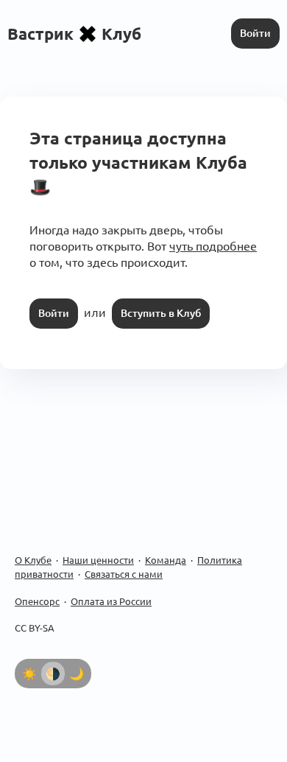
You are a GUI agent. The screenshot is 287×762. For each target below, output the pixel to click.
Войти (255, 33)
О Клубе (33, 560)
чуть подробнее (213, 246)
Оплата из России (111, 601)
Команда (165, 560)
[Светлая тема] (29, 673)
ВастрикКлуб (74, 33)
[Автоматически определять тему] (53, 673)
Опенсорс (37, 601)
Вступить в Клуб (161, 313)
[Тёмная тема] (76, 673)
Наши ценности (98, 560)
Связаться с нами (124, 574)
